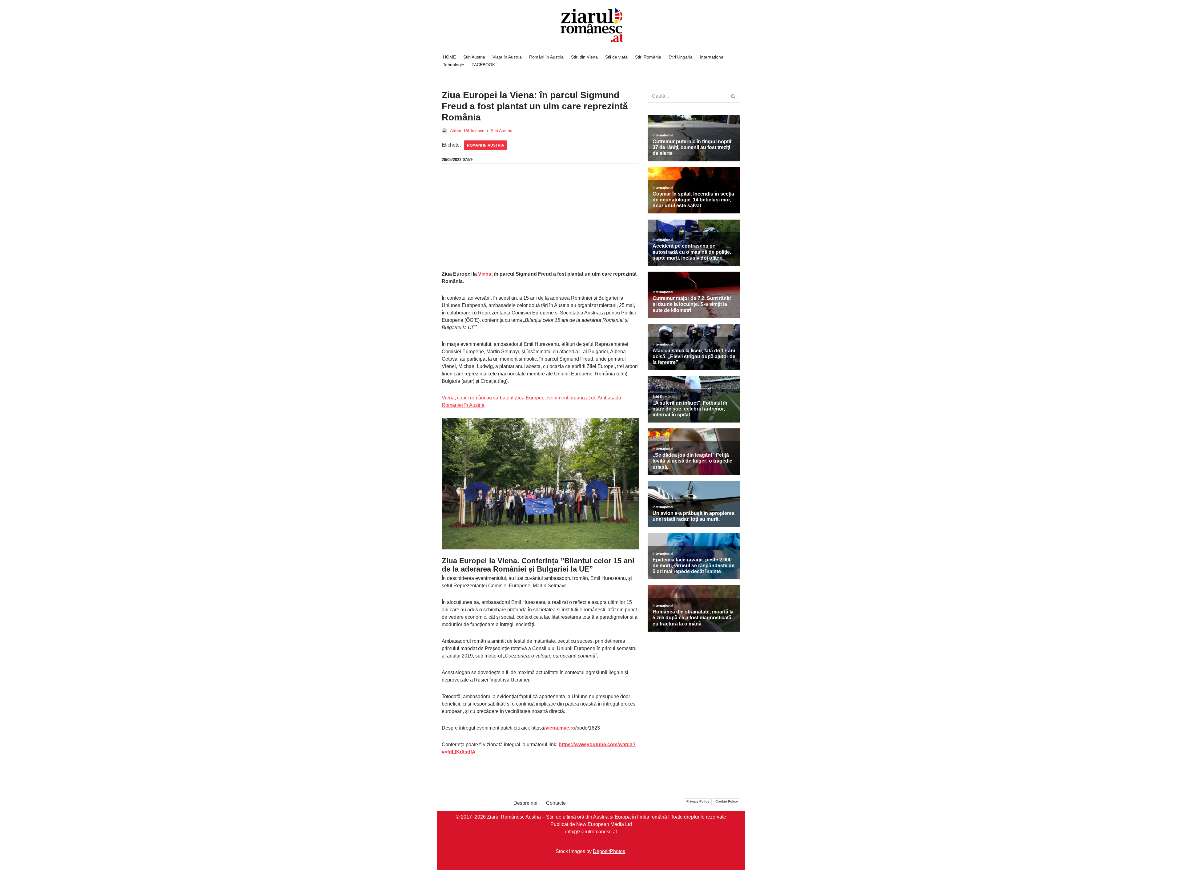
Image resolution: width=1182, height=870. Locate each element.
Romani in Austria (485, 145)
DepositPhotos (609, 851)
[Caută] (733, 96)
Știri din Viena (584, 57)
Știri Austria (474, 57)
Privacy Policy (697, 801)
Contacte (556, 803)
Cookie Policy (726, 801)
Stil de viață (616, 57)
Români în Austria (546, 57)
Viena (484, 274)
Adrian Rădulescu (467, 130)
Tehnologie (453, 64)
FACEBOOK (483, 64)
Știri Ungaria (681, 57)
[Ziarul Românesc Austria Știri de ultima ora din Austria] (591, 25)
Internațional (712, 57)
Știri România (648, 57)
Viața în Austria (507, 57)
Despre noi (525, 803)
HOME (449, 57)
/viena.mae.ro (559, 727)
